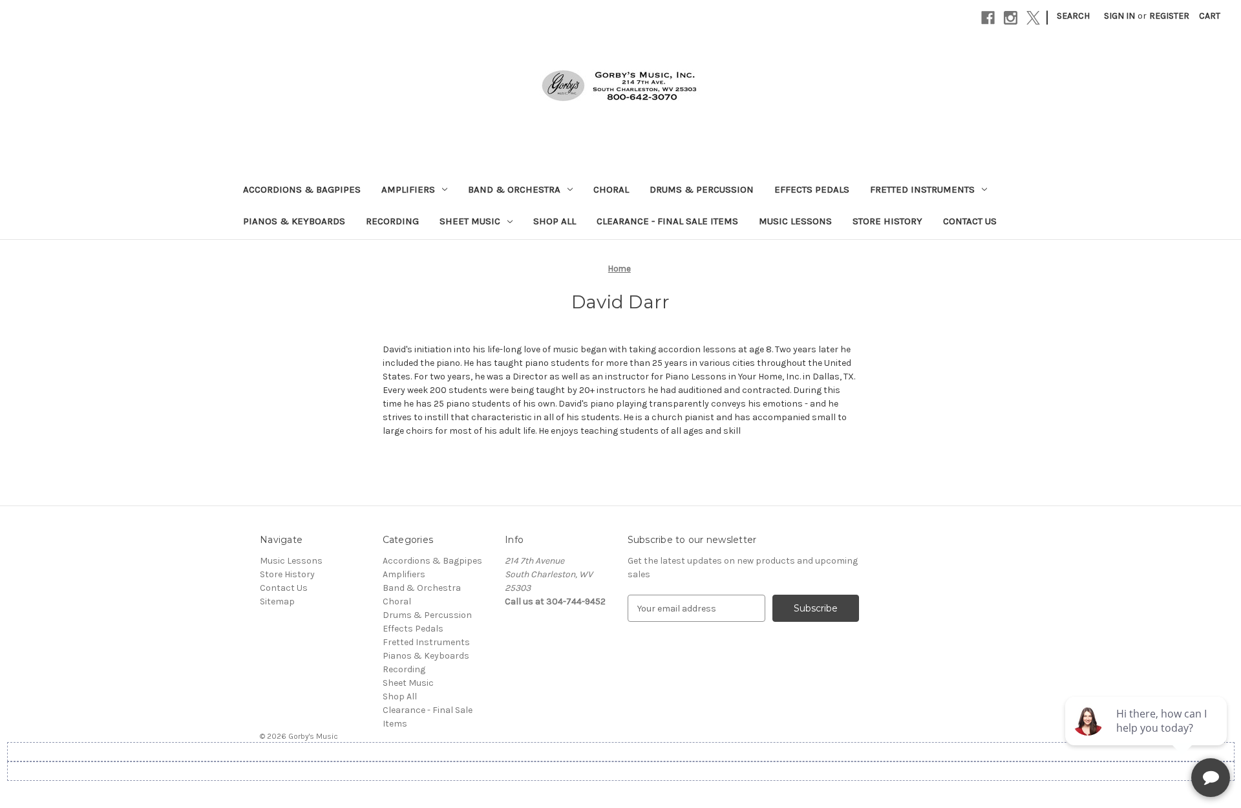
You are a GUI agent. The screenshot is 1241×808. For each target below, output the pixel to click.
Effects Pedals (811, 189)
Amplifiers (408, 189)
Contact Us (970, 221)
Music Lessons (795, 221)
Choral (611, 189)
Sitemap (277, 601)
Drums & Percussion (702, 189)
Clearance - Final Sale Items (667, 221)
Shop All (554, 221)
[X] (1033, 18)
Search (1073, 15)
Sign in (1119, 15)
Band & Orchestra (514, 189)
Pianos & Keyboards (294, 221)
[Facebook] (988, 18)
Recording (392, 221)
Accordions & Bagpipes (302, 189)
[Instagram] (1010, 18)
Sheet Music (470, 221)
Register (1169, 15)
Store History (887, 221)
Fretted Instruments (922, 189)
